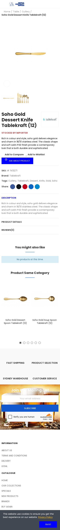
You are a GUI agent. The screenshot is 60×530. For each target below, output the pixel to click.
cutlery (12, 180)
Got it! (48, 524)
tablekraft (23, 180)
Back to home (56, 13)
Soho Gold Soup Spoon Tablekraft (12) (44, 321)
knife (42, 180)
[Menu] (3, 4)
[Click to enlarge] (7, 84)
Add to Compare (14, 154)
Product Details (12, 221)
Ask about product (17, 160)
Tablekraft (15, 175)
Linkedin (31, 186)
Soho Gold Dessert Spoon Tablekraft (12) (15, 321)
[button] (5, 54)
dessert (34, 180)
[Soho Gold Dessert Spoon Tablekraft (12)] (15, 299)
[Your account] (56, 4)
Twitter (18, 186)
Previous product (53, 13)
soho (54, 180)
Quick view (21, 299)
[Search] (51, 4)
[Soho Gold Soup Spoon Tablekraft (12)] (44, 299)
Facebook (12, 186)
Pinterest (24, 186)
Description (9, 197)
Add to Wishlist (36, 154)
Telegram (37, 186)
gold (48, 180)
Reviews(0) (8, 230)
